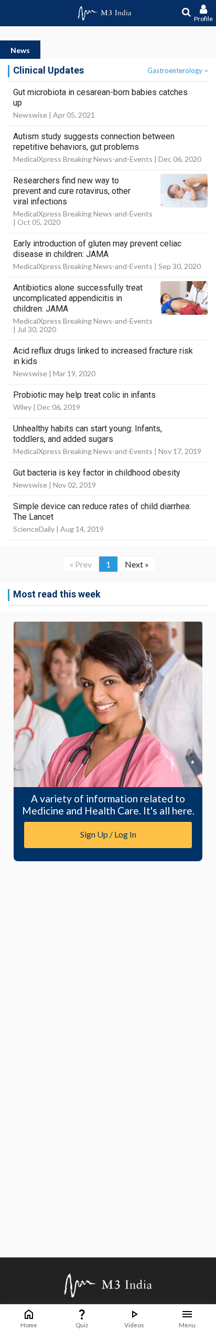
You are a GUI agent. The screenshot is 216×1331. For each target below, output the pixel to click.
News (20, 50)
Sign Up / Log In (108, 834)
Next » (137, 564)
